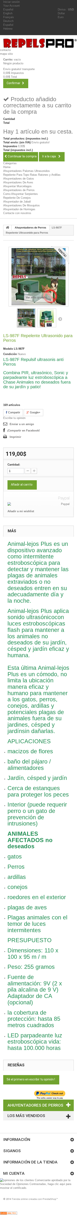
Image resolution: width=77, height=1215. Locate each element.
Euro (61, 17)
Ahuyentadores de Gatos (18, 178)
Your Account (11, 5)
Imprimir (15, 437)
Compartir (13, 412)
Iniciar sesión (11, 1)
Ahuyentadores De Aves (18, 182)
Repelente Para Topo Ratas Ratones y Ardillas (32, 174)
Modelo (8, 348)
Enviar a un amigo (22, 424)
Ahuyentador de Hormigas (19, 209)
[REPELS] (40, 43)
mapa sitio (6, 53)
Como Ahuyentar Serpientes (20, 194)
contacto (5, 50)
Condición (10, 354)
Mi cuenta (14, 1173)
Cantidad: (13, 464)
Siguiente (60, 319)
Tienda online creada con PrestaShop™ (35, 1199)
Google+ (34, 412)
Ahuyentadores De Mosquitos (21, 205)
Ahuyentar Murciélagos (17, 186)
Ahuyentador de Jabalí (17, 201)
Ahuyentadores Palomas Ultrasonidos (26, 171)
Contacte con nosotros (17, 213)
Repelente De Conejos (17, 197)
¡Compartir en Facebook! (23, 430)
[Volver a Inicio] (7, 227)
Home (6, 167)
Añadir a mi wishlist (20, 511)
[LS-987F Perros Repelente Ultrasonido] (26, 318)
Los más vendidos (26, 1115)
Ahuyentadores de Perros (19, 190)
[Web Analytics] (8, 1213)
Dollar (61, 13)
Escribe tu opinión (14, 418)
